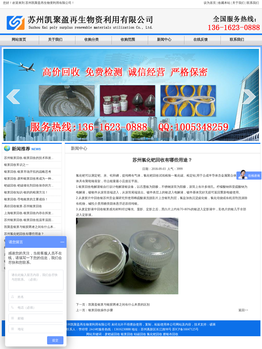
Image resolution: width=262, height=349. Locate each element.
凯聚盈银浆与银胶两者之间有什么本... (30, 227)
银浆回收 (127, 334)
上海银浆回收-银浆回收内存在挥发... (28, 213)
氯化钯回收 (154, 334)
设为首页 (210, 3)
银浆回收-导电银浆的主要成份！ (26, 199)
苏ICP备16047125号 (185, 329)
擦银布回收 (170, 334)
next (249, 96)
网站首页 (19, 39)
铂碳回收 (140, 334)
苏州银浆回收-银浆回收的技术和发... (28, 158)
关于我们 (238, 3)
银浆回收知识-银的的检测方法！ (26, 192)
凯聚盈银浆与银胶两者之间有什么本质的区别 (119, 304)
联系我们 (253, 3)
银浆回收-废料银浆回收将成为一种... (28, 178)
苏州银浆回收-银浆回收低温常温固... (28, 220)
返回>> (243, 310)
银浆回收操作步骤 (100, 310)
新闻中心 (164, 39)
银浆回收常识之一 (16, 165)
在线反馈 (200, 39)
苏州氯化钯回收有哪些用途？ (24, 234)
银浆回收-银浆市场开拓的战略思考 (27, 171)
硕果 (213, 324)
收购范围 (128, 39)
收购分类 (91, 39)
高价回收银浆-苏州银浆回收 (23, 206)
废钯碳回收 (112, 334)
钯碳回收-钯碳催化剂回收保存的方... (28, 185)
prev (13, 96)
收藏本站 (224, 3)
